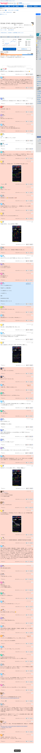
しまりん (4, 610)
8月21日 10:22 (29, 203)
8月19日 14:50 (29, 392)
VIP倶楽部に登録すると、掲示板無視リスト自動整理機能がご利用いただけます (12, 32)
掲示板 (25, 6)
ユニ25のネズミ (5, 492)
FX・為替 (12, 6)
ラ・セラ (4, 377)
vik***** (4, 134)
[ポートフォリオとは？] (5, 10)
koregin (4, 125)
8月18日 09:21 (29, 510)
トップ (2, 6)
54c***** (4, 419)
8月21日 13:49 (29, 161)
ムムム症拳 (4, 722)
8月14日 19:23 (29, 703)
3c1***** (4, 99)
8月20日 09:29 (29, 324)
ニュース (21, 6)
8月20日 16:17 (29, 247)
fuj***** (4, 647)
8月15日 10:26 (29, 654)
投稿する (16, 750)
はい (27, 74)
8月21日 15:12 (29, 143)
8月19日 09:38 (29, 455)
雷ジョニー (4, 430)
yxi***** (4, 264)
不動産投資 (35, 6)
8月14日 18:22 (29, 721)
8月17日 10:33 (29, 592)
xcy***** (4, 566)
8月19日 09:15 (29, 465)
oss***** (4, 283)
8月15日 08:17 (29, 664)
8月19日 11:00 (29, 429)
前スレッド (31, 35)
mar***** (4, 115)
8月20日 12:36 (29, 273)
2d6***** (4, 196)
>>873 (2, 676)
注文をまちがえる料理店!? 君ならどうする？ (8, 0)
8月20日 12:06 (29, 282)
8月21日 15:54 (29, 124)
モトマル (4, 546)
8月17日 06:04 (29, 601)
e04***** (4, 448)
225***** (4, 274)
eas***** (4, 685)
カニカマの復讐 (5, 144)
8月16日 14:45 (29, 617)
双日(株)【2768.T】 (9, 12)
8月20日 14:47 (29, 255)
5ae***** (4, 704)
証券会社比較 (30, 6)
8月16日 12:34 (29, 625)
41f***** (4, 440)
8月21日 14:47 (29, 151)
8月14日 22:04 (29, 692)
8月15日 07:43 (29, 673)
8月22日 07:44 (29, 68)
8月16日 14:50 (29, 609)
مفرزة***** (4, 69)
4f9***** (4, 248)
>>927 (2, 136)
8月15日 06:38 (29, 684)
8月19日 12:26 (29, 418)
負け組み (4, 411)
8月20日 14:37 (29, 263)
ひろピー (4, 385)
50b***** (4, 152)
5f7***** (4, 307)
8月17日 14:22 (29, 573)
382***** (4, 393)
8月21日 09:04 (29, 221)
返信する (3, 74)
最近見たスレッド (3, 14)
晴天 (3, 162)
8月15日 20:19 (29, 646)
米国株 (9, 6)
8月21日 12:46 (29, 195)
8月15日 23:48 (29, 635)
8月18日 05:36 (29, 545)
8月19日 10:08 (29, 447)
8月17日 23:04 (29, 565)
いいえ (31, 74)
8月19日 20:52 (29, 376)
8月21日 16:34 (29, 114)
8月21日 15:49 (29, 133)
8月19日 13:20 (29, 410)
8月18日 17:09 (29, 491)
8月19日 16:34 (29, 384)
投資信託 (17, 6)
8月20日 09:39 (29, 306)
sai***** (4, 655)
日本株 (5, 6)
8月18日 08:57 (29, 537)
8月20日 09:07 (29, 342)
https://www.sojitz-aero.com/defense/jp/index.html (10, 698)
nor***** (4, 574)
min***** (4, 636)
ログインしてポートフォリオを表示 (13, 10)
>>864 (2, 695)
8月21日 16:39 (29, 106)
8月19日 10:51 (29, 439)
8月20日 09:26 (29, 332)
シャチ (4, 538)
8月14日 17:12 (29, 734)
